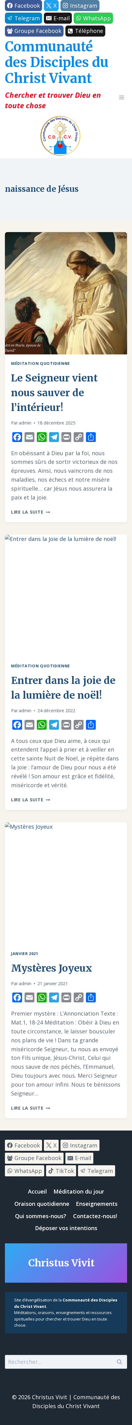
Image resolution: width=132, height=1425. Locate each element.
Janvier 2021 (24, 953)
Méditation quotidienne (40, 363)
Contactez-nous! (95, 1216)
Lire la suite (30, 512)
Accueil (37, 1191)
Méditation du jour (78, 1191)
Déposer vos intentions (66, 1228)
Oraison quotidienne (41, 1203)
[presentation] (66, 293)
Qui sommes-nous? (40, 1216)
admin (25, 423)
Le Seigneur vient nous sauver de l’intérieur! (54, 393)
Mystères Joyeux (51, 968)
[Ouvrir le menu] (121, 97)
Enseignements (97, 1203)
